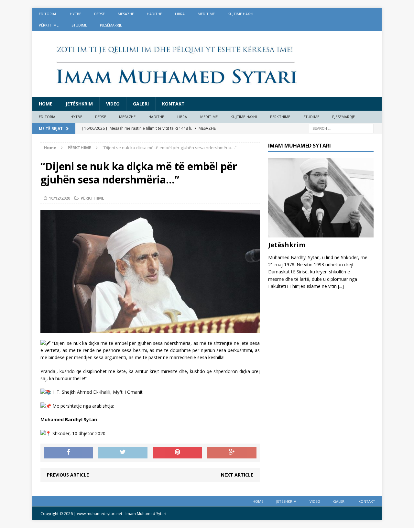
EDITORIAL (48, 13)
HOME (45, 104)
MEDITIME (206, 13)
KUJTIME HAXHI (240, 13)
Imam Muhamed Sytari (145, 513)
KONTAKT (173, 104)
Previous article (68, 475)
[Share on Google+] (231, 452)
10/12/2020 (59, 198)
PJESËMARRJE (111, 25)
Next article (237, 475)
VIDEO (113, 104)
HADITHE (154, 13)
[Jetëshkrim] (321, 233)
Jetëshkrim (79, 104)
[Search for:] (341, 128)
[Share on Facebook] (68, 452)
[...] (341, 286)
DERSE (99, 13)
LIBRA (180, 13)
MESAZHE (126, 13)
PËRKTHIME (49, 25)
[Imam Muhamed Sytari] (207, 64)
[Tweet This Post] (122, 452)
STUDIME (79, 25)
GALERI (141, 104)
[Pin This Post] (177, 452)
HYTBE (75, 13)
